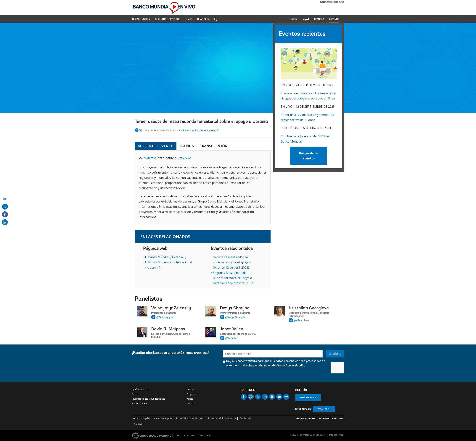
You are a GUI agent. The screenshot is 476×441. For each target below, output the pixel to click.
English (294, 19)
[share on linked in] (5, 222)
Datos (135, 394)
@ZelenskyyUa (164, 317)
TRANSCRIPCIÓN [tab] (214, 145)
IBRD (178, 435)
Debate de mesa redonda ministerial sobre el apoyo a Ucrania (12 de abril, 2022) (232, 262)
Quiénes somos (140, 389)
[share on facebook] (5, 214)
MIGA (200, 435)
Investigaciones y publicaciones (148, 398)
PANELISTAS (150, 158)
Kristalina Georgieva (309, 308)
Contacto (139, 424)
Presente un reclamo (331, 418)
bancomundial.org (332, 2)
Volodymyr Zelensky (171, 308)
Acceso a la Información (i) (222, 418)
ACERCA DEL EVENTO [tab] (155, 145)
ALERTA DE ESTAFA (306, 418)
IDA (186, 435)
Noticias (190, 389)
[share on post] (5, 207)
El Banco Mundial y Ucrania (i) (165, 257)
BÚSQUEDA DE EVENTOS (167, 19)
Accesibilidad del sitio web (190, 418)
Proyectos (191, 394)
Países (189, 398)
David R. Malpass (168, 329)
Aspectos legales (141, 418)
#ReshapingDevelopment (200, 130)
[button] (215, 20)
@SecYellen (231, 338)
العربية (306, 19)
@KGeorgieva (301, 320)
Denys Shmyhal (235, 308)
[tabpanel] (203, 187)
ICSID (209, 435)
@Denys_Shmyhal (235, 317)
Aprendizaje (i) (139, 403)
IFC (192, 435)
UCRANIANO (184, 158)
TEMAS (188, 19)
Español (334, 19)
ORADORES (203, 19)
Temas (190, 403)
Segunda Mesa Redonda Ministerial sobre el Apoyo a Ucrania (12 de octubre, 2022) (233, 278)
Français (319, 19)
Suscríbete (335, 353)
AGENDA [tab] (186, 145)
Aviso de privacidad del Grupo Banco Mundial (275, 365)
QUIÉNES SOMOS (141, 19)
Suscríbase (307, 397)
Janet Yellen (231, 329)
